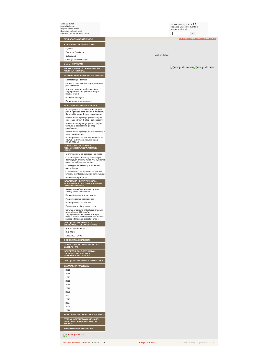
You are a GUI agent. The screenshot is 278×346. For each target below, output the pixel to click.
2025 (68, 306)
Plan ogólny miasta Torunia (78, 202)
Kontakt (194, 27)
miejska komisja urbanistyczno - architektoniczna (83, 69)
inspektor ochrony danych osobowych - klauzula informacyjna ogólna (80, 253)
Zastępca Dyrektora (75, 52)
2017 (68, 277)
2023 (68, 299)
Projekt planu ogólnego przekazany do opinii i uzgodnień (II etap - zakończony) (84, 118)
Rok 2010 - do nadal (75, 228)
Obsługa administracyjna (77, 59)
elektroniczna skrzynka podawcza (84, 314)
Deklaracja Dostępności (78, 39)
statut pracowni (73, 64)
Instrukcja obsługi (179, 29)
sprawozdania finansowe (78, 328)
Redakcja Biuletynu (180, 27)
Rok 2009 (70, 232)
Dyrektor (69, 48)
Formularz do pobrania (76, 177)
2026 (68, 310)
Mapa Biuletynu (67, 26)
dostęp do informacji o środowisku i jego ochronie (80, 223)
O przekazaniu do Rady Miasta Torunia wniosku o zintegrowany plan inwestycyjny (85, 172)
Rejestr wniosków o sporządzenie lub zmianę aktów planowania (83, 190)
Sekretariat (71, 56)
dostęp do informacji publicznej (83, 260)
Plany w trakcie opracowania (79, 101)
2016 (68, 273)
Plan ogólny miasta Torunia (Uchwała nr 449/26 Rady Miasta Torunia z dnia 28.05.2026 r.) (84, 139)
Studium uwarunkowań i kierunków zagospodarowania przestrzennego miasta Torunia (82, 91)
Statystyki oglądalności (71, 31)
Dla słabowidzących (180, 24)
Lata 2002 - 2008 (74, 236)
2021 (68, 292)
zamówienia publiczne (76, 266)
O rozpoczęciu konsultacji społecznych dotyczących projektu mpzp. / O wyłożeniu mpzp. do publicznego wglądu (85, 159)
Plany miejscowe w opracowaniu (81, 195)
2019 (68, 284)
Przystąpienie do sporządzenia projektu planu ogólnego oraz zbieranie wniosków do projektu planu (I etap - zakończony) (85, 111)
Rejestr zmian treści (69, 28)
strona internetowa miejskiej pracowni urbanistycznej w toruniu (82, 321)
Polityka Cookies (147, 342)
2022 (68, 295)
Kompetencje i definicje (76, 80)
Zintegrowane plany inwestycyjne (81, 206)
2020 (68, 288)
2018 (68, 281)
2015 (68, 270)
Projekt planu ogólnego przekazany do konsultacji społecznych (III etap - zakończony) (84, 125)
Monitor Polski (82, 33)
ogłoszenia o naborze (77, 240)
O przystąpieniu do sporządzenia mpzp (84, 154)
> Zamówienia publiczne (204, 38)
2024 (68, 303)
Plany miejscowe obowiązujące (80, 199)
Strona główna (67, 24)
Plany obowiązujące (75, 97)
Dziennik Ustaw (67, 33)
